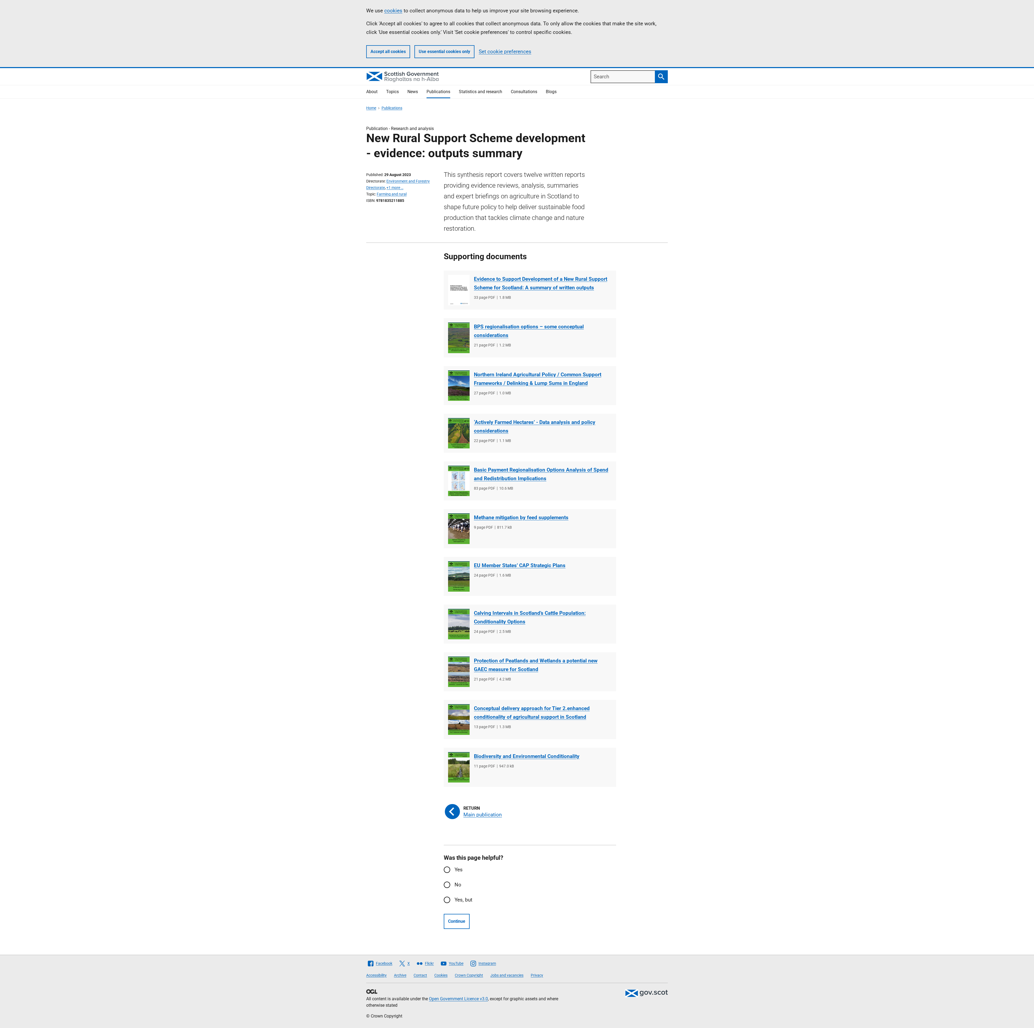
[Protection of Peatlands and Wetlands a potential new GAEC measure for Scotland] (459, 672)
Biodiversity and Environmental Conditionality (526, 756)
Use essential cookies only (444, 51)
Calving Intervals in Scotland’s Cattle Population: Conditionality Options (530, 617)
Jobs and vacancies (506, 975)
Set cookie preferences (505, 51)
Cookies (441, 975)
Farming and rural (392, 194)
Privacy (537, 975)
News (412, 91)
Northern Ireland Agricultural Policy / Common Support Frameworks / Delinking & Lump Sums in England (537, 378)
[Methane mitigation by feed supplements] (459, 528)
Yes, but (463, 900)
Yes (459, 869)
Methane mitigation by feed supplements (521, 517)
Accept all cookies (388, 51)
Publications (438, 91)
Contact (420, 975)
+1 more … (394, 187)
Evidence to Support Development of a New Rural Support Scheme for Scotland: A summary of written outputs (540, 283)
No (458, 885)
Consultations (524, 91)
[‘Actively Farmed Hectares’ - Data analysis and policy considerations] (459, 433)
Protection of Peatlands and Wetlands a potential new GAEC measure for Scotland (536, 665)
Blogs (551, 91)
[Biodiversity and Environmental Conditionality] (459, 767)
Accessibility (376, 975)
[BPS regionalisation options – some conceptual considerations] (459, 337)
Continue (456, 921)
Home (371, 108)
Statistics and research (480, 91)
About (372, 91)
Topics (392, 91)
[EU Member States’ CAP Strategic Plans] (459, 576)
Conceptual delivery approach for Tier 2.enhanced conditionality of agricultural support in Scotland (532, 712)
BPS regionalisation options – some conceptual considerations (529, 331)
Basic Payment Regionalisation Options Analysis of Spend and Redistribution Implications (541, 474)
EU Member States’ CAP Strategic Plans (519, 565)
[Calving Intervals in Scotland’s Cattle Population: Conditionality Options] (459, 624)
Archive (400, 975)
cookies (393, 11)
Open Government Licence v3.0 (458, 998)
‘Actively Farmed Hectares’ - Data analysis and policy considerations (534, 426)
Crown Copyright (469, 975)
